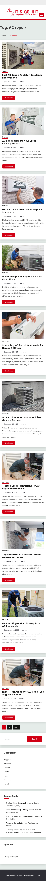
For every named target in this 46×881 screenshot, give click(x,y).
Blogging (7, 759)
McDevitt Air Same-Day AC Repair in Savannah (22, 211)
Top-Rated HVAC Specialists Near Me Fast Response (21, 556)
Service (5, 71)
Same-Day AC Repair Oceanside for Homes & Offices (22, 347)
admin (22, 82)
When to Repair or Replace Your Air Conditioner (22, 278)
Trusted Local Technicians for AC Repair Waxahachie (21, 487)
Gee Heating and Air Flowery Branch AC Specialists (22, 625)
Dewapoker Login (11, 857)
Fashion (7, 768)
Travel (6, 784)
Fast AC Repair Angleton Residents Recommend (22, 76)
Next (16, 727)
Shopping (7, 780)
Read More (9, 98)
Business (7, 763)
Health (6, 772)
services (5, 341)
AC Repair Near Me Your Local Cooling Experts (19, 142)
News (6, 776)
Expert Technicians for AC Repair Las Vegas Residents (23, 693)
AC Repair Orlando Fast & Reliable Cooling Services (21, 419)
